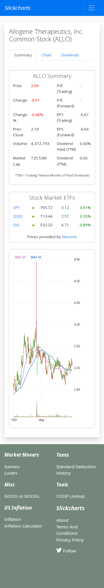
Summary (23, 55)
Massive (69, 236)
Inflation (12, 519)
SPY (16, 207)
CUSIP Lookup (70, 496)
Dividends (70, 55)
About (62, 520)
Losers (10, 473)
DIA (16, 224)
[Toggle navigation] (91, 7)
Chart (46, 55)
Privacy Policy (70, 540)
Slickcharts (17, 7)
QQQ (18, 216)
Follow (69, 551)
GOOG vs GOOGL (22, 496)
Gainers (12, 466)
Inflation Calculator (23, 526)
